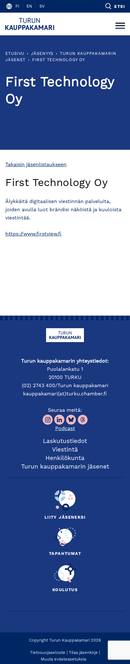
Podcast (65, 428)
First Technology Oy (58, 60)
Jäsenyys (42, 54)
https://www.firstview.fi (33, 234)
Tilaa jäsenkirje (83, 653)
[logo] (30, 24)
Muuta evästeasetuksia (63, 659)
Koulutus (65, 590)
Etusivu (14, 54)
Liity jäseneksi (65, 517)
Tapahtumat (65, 554)
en (29, 6)
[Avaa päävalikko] (120, 24)
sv (41, 6)
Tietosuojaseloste (47, 653)
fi (17, 6)
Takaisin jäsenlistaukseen (36, 164)
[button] (114, 6)
